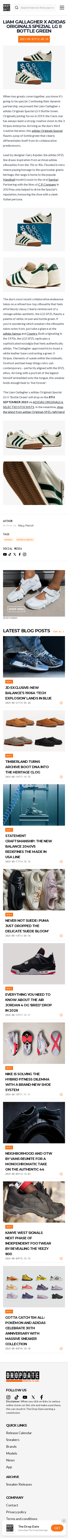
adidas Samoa (12, 333)
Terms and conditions (21, 1519)
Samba (53, 179)
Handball (9, 179)
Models (11, 1453)
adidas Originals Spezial (47, 130)
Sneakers (12, 1440)
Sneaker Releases (19, 1484)
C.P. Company (47, 184)
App (9, 1467)
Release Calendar (19, 1433)
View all (57, 631)
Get (57, 1528)
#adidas (8, 539)
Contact (12, 1505)
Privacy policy (16, 1512)
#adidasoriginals (25, 539)
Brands (11, 1446)
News (10, 1460)
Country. (32, 333)
